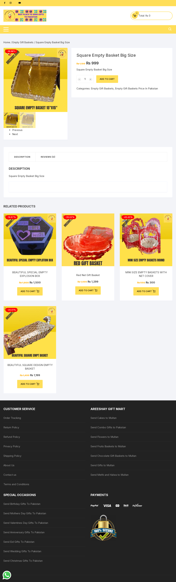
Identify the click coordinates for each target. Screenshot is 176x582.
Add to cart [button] (28, 291)
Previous (17, 130)
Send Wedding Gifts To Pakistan (22, 551)
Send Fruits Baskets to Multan (108, 446)
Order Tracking (12, 418)
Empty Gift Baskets (22, 42)
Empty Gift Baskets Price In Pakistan (136, 88)
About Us (8, 465)
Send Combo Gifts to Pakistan (108, 427)
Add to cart (107, 79)
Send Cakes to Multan (104, 418)
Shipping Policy (12, 455)
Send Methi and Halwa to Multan (110, 474)
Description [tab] (22, 156)
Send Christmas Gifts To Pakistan (23, 560)
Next (15, 134)
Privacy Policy (11, 446)
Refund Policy (11, 436)
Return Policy (11, 427)
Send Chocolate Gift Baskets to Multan (113, 455)
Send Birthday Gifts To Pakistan (21, 504)
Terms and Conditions (16, 484)
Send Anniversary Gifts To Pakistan (24, 532)
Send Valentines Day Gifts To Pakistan (25, 522)
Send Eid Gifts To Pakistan (18, 541)
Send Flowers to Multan (104, 436)
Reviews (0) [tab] (48, 156)
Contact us (9, 474)
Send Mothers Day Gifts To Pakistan (24, 513)
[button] (61, 54)
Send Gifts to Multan (102, 465)
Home (6, 42)
